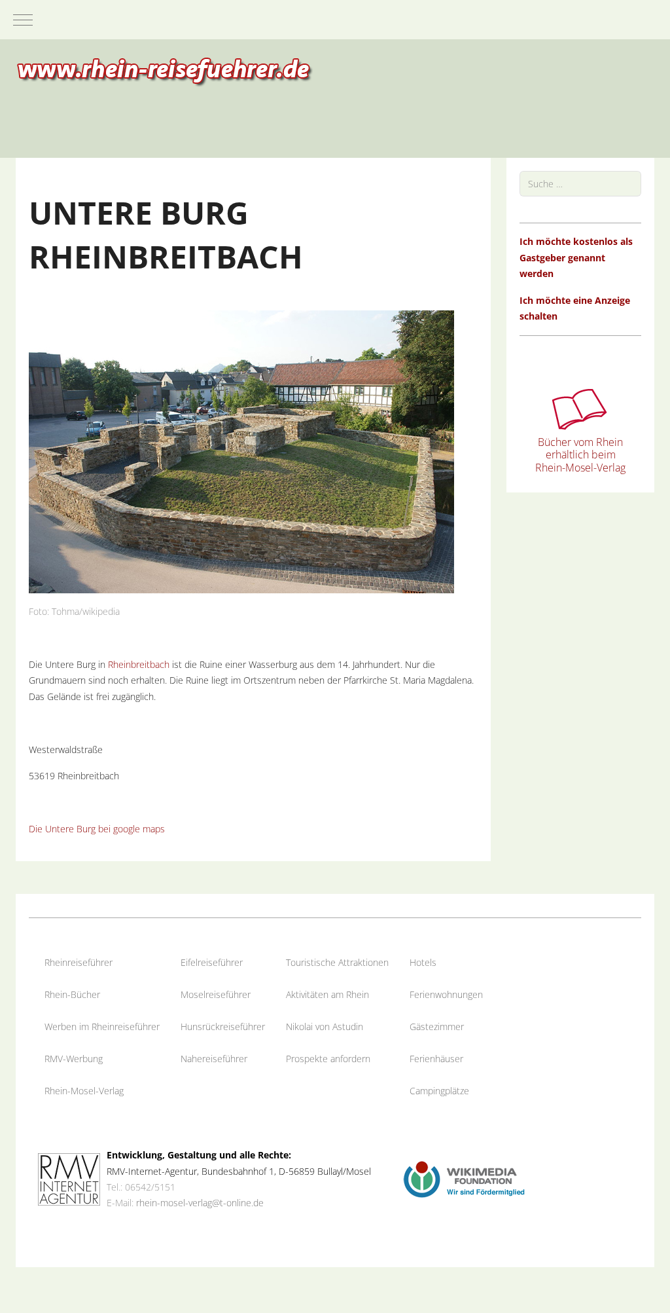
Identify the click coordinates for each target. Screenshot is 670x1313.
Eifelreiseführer (212, 962)
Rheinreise (66, 962)
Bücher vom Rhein (580, 442)
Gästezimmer (437, 1026)
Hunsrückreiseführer (223, 1026)
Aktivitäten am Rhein (327, 994)
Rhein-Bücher (72, 994)
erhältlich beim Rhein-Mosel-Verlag (580, 460)
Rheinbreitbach (138, 664)
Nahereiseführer (214, 1058)
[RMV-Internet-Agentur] (69, 1178)
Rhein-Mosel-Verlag (84, 1090)
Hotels (423, 962)
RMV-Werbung (73, 1058)
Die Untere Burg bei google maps (97, 829)
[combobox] (580, 183)
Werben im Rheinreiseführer (102, 1026)
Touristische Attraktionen (337, 962)
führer (100, 962)
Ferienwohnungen (446, 994)
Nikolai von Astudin (324, 1026)
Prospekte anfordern (328, 1058)
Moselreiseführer (216, 994)
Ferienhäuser (436, 1058)
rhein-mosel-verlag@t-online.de (200, 1202)
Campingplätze (439, 1090)
